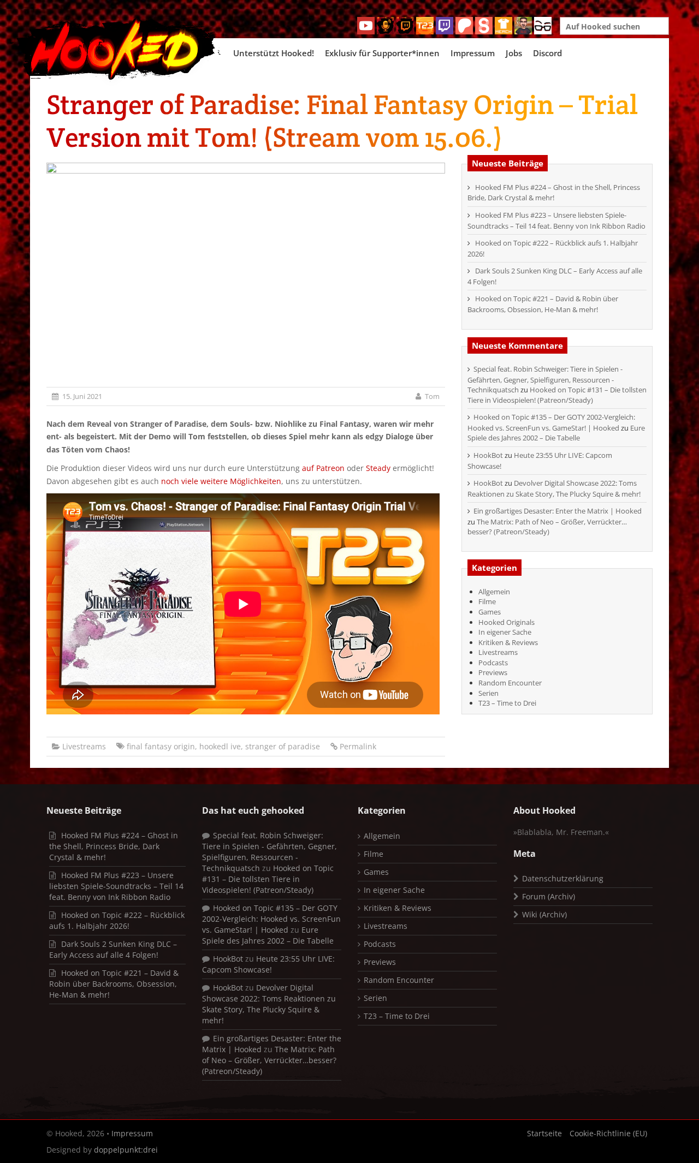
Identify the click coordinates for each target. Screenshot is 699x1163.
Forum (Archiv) (548, 896)
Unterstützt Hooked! (273, 52)
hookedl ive (220, 746)
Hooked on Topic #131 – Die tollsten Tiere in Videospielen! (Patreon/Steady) (557, 395)
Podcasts (493, 662)
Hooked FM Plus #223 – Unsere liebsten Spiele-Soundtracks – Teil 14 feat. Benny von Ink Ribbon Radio (556, 220)
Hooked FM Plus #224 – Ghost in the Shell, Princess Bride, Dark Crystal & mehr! (553, 192)
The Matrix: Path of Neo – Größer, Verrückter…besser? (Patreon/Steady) (547, 527)
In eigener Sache (504, 632)
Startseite (544, 1133)
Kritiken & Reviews (508, 642)
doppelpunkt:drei (126, 1149)
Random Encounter (510, 683)
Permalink (358, 746)
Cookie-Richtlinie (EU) (608, 1133)
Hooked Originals (506, 622)
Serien (488, 693)
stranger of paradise (282, 746)
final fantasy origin (161, 746)
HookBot (488, 455)
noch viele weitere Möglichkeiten (221, 481)
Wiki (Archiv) (544, 914)
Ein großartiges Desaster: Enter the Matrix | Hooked (557, 511)
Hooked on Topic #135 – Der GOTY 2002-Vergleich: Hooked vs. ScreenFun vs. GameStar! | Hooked (551, 422)
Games (489, 612)
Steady (378, 468)
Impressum (473, 52)
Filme (487, 601)
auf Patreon (324, 468)
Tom (432, 396)
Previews (492, 672)
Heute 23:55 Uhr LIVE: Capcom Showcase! (268, 964)
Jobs (514, 52)
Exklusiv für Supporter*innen (382, 52)
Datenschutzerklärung (562, 878)
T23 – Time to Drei (507, 703)
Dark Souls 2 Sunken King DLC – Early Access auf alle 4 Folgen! (113, 949)
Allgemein (494, 592)
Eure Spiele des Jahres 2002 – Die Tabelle (556, 433)
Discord (547, 52)
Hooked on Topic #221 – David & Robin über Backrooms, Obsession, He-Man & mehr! (542, 304)
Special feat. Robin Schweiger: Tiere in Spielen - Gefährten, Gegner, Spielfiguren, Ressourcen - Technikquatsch (545, 379)
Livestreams (84, 746)
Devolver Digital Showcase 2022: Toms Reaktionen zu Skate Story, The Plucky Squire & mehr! (554, 488)
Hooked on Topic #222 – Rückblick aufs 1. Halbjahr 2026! (117, 920)
